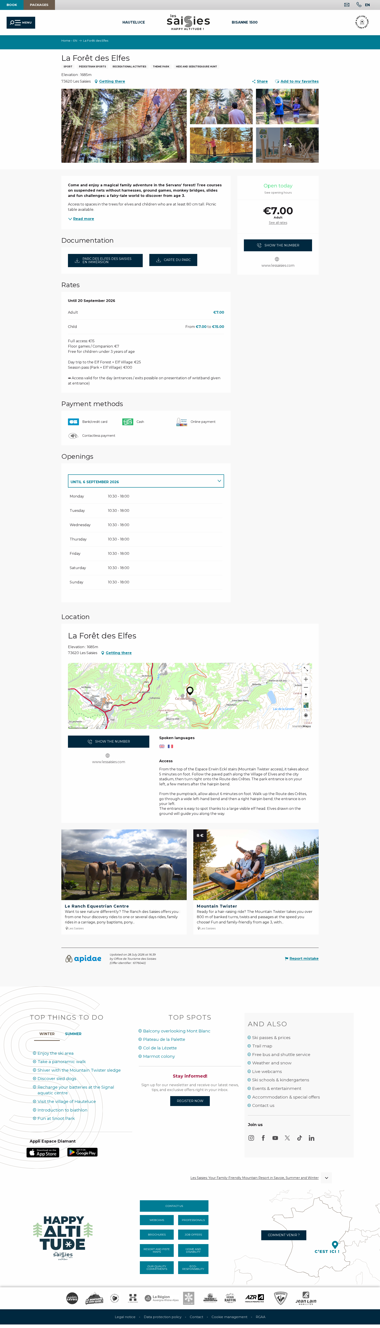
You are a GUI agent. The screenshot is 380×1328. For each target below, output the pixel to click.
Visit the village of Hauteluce (67, 1101)
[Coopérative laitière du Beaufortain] (210, 1298)
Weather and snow (272, 1062)
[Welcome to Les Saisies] (63, 1237)
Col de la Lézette (160, 1048)
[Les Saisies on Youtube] (275, 1140)
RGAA (260, 1317)
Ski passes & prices (271, 1037)
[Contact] (343, 5)
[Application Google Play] (82, 1152)
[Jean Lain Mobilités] (306, 1298)
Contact (196, 1317)
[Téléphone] (355, 5)
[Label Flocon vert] (188, 1298)
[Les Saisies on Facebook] (263, 1140)
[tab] (141, 481)
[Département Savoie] (133, 1298)
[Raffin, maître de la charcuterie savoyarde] (230, 1298)
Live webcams (267, 1071)
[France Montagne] (94, 1298)
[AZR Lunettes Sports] (254, 1298)
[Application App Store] (42, 1152)
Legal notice (125, 1317)
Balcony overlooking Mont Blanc (176, 1031)
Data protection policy (162, 1317)
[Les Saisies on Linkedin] (311, 1140)
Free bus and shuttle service (281, 1054)
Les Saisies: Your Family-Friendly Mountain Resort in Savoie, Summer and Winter (254, 1178)
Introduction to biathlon (63, 1110)
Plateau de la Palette (164, 1039)
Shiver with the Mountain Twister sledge (79, 1070)
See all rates (278, 223)
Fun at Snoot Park (56, 1118)
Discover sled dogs (57, 1078)
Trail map (262, 1046)
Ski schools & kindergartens (280, 1079)
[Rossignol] (280, 1298)
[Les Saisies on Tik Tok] (299, 1140)
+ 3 (287, 145)
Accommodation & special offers (286, 1097)
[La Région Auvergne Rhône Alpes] (162, 1298)
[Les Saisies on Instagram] (251, 1140)
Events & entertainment (276, 1088)
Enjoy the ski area (56, 1053)
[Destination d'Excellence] (114, 1298)
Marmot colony (159, 1056)
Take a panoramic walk (62, 1061)
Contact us (263, 1105)
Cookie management (229, 1317)
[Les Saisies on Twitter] (287, 1140)
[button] (367, 5)
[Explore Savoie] (72, 1298)
